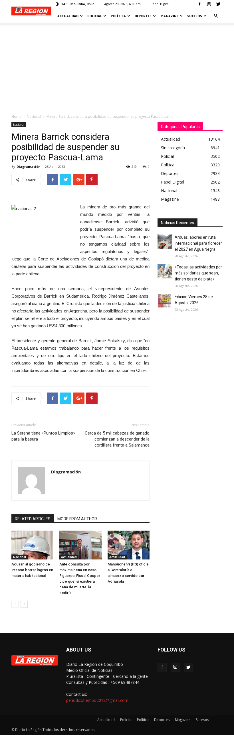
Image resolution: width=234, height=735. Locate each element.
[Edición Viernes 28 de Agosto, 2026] (165, 301)
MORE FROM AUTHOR (77, 519)
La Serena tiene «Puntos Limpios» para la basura (43, 436)
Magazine (169, 16)
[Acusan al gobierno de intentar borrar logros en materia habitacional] (32, 545)
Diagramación (29, 166)
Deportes (143, 16)
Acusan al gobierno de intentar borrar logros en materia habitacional (32, 570)
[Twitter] (218, 4)
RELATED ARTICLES (33, 519)
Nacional (34, 116)
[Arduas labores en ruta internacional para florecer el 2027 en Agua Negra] (165, 241)
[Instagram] (209, 4)
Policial (94, 16)
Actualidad (67, 16)
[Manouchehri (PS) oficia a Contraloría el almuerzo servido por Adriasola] (129, 545)
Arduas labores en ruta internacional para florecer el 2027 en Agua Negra (198, 243)
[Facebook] (199, 4)
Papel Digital (160, 4)
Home (16, 116)
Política (118, 16)
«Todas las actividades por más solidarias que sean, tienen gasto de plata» (198, 273)
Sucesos (194, 16)
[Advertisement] (117, 66)
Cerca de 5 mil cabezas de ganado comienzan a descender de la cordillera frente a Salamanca (117, 439)
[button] (216, 16)
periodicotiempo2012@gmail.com (97, 700)
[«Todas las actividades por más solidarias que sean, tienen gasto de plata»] (165, 271)
